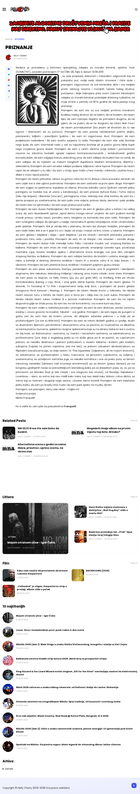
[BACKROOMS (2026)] (78, 575)
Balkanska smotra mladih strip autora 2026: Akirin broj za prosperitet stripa (61, 658)
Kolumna (19, 39)
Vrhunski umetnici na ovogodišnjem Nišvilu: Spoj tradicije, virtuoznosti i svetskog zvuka (68, 701)
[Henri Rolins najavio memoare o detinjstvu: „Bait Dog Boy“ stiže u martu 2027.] (80, 512)
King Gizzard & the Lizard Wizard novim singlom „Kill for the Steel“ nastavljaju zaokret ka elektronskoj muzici (76, 673)
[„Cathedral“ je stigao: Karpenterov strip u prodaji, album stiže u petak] (9, 591)
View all (134, 420)
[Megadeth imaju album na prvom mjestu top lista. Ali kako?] (78, 433)
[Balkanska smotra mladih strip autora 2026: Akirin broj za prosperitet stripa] (8, 660)
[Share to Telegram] (9, 91)
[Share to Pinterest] (9, 80)
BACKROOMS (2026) (97, 570)
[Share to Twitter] (9, 75)
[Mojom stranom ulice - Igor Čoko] (35, 528)
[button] (9, 97)
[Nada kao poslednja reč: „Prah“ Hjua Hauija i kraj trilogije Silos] (80, 537)
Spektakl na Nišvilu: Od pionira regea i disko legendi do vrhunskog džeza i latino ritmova (68, 744)
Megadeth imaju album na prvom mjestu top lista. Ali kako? (108, 430)
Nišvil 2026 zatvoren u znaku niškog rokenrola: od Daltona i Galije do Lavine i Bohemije (67, 687)
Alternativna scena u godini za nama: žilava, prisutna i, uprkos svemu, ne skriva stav (42, 448)
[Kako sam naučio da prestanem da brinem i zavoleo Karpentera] (9, 575)
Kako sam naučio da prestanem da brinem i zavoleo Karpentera (42, 572)
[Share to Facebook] (9, 69)
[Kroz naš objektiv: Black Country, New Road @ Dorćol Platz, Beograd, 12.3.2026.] (8, 717)
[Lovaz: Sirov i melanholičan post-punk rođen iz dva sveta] (8, 632)
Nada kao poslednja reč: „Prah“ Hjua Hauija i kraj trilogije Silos (110, 533)
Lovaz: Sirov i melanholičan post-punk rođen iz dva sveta (50, 630)
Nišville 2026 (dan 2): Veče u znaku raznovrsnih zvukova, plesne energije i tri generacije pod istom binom (74, 730)
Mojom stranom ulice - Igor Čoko (31, 542)
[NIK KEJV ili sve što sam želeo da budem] (9, 433)
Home (8, 39)
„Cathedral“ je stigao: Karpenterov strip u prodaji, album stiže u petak (42, 588)
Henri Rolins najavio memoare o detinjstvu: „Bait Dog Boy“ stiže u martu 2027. (108, 510)
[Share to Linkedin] (9, 85)
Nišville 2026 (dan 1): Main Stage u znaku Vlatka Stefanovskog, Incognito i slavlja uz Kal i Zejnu (71, 644)
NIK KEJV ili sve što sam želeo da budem (38, 430)
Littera (12, 537)
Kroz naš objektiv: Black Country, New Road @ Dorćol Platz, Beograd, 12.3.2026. (62, 715)
